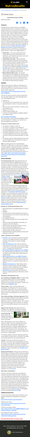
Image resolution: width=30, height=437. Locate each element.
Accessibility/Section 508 (13, 428)
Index (4, 426)
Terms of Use (20, 426)
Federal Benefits (15, 10)
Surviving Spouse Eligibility (8, 117)
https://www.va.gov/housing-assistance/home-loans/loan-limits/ (13, 404)
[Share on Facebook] (17, 22)
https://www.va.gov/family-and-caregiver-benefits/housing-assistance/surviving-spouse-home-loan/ (13, 154)
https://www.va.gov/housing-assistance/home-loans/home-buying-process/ (13, 415)
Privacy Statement (11, 426)
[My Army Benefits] (15, 2)
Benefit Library (8, 10)
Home (2, 10)
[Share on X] (20, 22)
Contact (21, 428)
